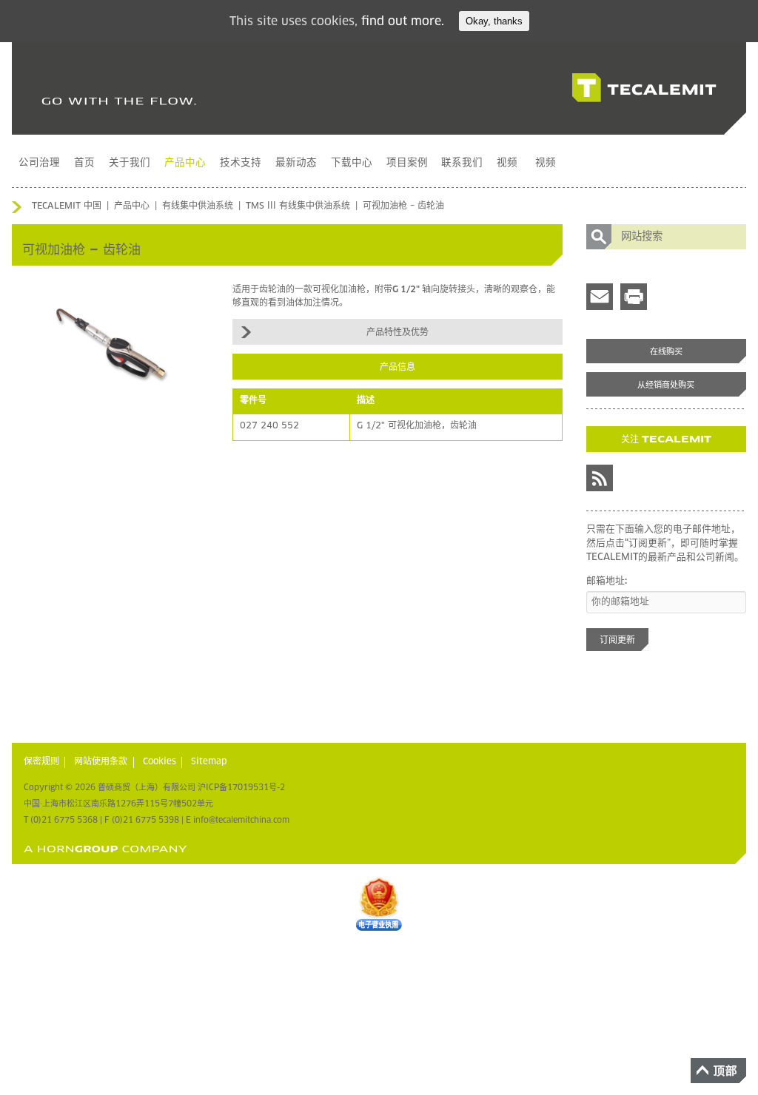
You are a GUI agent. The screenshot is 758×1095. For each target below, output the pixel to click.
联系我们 (462, 163)
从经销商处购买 (665, 385)
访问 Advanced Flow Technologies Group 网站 (105, 849)
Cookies (159, 762)
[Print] (633, 296)
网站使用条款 (100, 762)
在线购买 (666, 352)
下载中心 (351, 163)
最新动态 (296, 163)
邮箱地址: (606, 581)
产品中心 (185, 163)
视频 (507, 163)
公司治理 (39, 163)
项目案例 (407, 163)
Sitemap (209, 762)
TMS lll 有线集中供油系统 (298, 206)
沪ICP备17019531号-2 (241, 788)
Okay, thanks (494, 21)
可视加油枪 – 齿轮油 (403, 206)
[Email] (599, 296)
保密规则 (41, 762)
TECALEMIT (644, 88)
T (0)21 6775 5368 (61, 820)
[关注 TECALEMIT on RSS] (599, 478)
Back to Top (718, 1070)
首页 (84, 163)
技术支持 (240, 163)
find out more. (402, 21)
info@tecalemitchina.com (241, 820)
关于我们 (129, 163)
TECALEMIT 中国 (66, 206)
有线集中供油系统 (197, 206)
